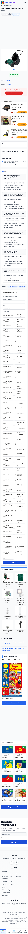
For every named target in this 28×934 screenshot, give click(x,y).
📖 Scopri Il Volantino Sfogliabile (14, 703)
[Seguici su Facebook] (11, 862)
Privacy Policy (6, 890)
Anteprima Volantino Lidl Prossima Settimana (11, 877)
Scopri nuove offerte (14, 807)
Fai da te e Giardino (12, 286)
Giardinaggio (22, 286)
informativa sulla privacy (19, 838)
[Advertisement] (14, 32)
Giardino (9, 84)
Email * (4, 305)
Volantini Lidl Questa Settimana (10, 874)
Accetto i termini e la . (13, 838)
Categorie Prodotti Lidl (8, 884)
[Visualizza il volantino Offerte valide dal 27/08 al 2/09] (14, 679)
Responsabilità (6, 895)
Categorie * (6, 311)
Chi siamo (4, 871)
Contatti (4, 887)
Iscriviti (14, 842)
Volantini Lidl (6, 14)
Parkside (7, 80)
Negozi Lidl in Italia (7, 881)
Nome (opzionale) (7, 299)
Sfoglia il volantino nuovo (14, 93)
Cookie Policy (6, 892)
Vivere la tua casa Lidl (8, 5)
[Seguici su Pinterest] (16, 862)
